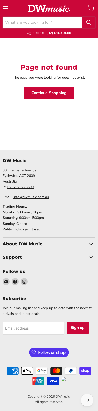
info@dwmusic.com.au (31, 197)
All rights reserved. (49, 402)
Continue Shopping (49, 93)
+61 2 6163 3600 (20, 187)
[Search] (88, 22)
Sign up (78, 328)
